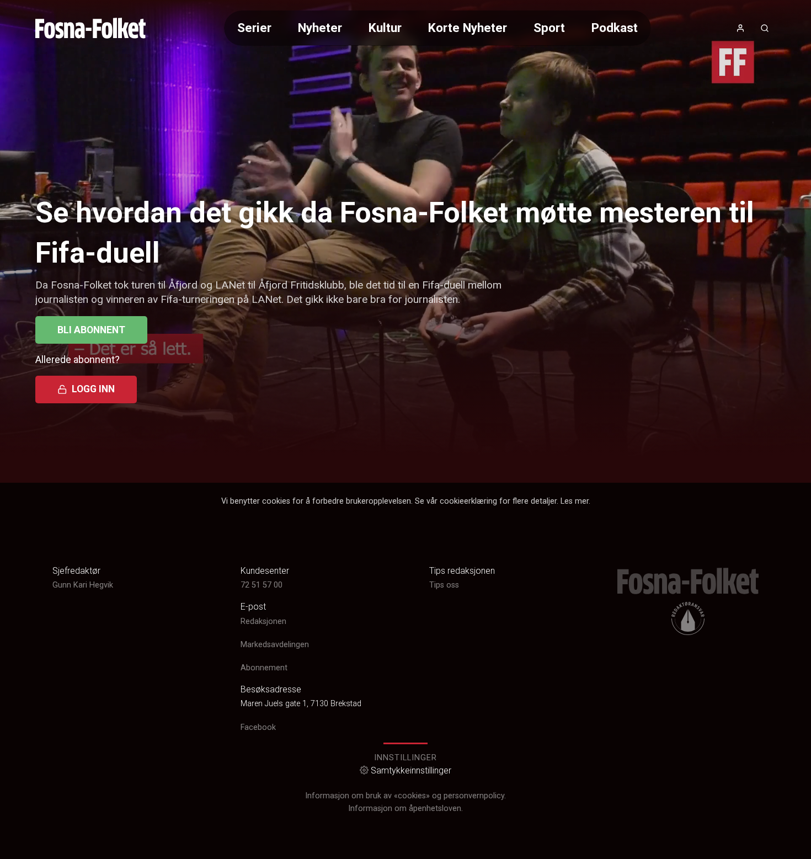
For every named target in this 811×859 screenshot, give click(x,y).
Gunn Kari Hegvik (82, 585)
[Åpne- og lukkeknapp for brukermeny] (740, 28)
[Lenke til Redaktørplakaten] (688, 618)
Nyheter (320, 27)
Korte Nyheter (467, 27)
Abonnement (264, 668)
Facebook (258, 727)
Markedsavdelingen (275, 644)
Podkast (614, 27)
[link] (90, 28)
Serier (254, 27)
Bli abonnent (91, 329)
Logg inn (93, 388)
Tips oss (444, 585)
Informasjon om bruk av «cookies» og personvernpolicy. (405, 796)
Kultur (385, 27)
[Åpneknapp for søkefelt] (765, 28)
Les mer (575, 501)
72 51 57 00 (261, 585)
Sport (549, 27)
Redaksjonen (263, 621)
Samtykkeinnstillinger (411, 770)
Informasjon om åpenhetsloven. (405, 808)
